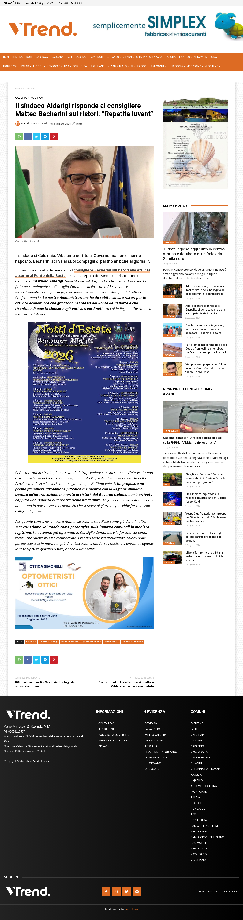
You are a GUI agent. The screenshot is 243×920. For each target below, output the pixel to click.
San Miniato (199, 831)
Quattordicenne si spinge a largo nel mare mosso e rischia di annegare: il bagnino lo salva (205, 329)
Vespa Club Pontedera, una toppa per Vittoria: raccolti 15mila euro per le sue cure (205, 517)
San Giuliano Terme (205, 825)
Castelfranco (201, 757)
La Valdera (152, 729)
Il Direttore (107, 729)
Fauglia (196, 774)
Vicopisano (199, 854)
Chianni (196, 763)
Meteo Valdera (155, 734)
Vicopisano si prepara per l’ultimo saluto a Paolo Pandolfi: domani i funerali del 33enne (206, 368)
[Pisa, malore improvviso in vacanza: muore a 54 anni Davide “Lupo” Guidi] (172, 499)
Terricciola (199, 848)
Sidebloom (131, 909)
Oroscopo (152, 769)
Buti (194, 729)
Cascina (196, 740)
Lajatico (197, 780)
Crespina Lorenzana (205, 769)
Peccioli (197, 803)
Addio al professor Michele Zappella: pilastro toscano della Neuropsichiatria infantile (205, 309)
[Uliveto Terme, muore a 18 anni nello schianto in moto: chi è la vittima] (172, 557)
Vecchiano (198, 860)
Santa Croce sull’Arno (207, 837)
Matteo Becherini (70, 641)
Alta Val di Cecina (204, 786)
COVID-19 (151, 723)
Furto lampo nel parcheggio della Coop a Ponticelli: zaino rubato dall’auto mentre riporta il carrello (206, 348)
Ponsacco (198, 808)
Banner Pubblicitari (113, 740)
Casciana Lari (200, 752)
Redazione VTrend (35, 123)
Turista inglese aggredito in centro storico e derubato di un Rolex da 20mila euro (194, 254)
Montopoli (199, 791)
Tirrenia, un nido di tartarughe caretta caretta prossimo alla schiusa (204, 537)
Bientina (197, 723)
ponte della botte (92, 641)
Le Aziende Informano (161, 752)
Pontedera (199, 820)
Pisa (166, 484)
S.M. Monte (199, 843)
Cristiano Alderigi (48, 641)
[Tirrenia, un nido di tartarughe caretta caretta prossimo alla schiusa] (172, 538)
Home (18, 88)
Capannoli (198, 746)
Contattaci (106, 723)
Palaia (195, 797)
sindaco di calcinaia (132, 641)
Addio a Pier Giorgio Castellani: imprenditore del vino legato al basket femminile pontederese (205, 290)
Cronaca (169, 296)
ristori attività (112, 641)
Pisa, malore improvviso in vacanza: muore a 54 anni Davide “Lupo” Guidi (205, 498)
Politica (36, 97)
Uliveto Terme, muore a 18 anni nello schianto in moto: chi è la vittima (204, 556)
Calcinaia (30, 88)
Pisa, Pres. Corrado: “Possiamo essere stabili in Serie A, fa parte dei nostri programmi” (205, 478)
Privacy (103, 746)
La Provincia (171, 431)
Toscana (169, 242)
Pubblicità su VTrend (113, 734)
